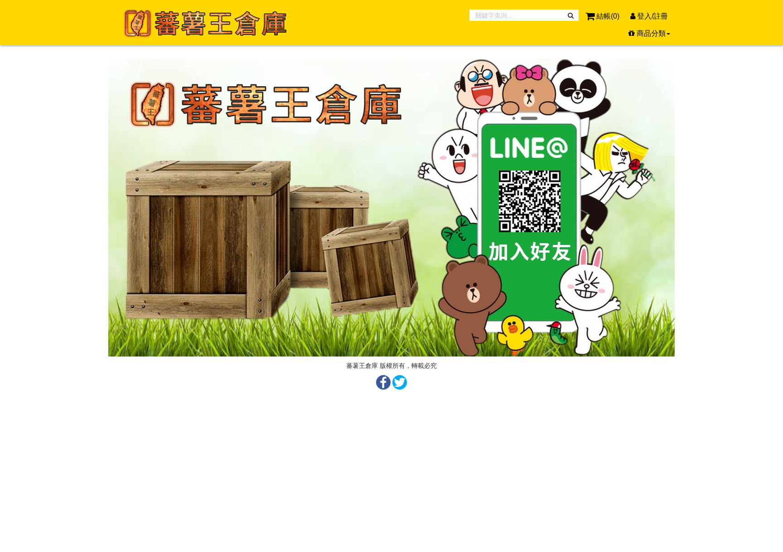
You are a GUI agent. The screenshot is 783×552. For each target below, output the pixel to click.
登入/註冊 (651, 16)
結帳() (607, 16)
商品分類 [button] (650, 33)
